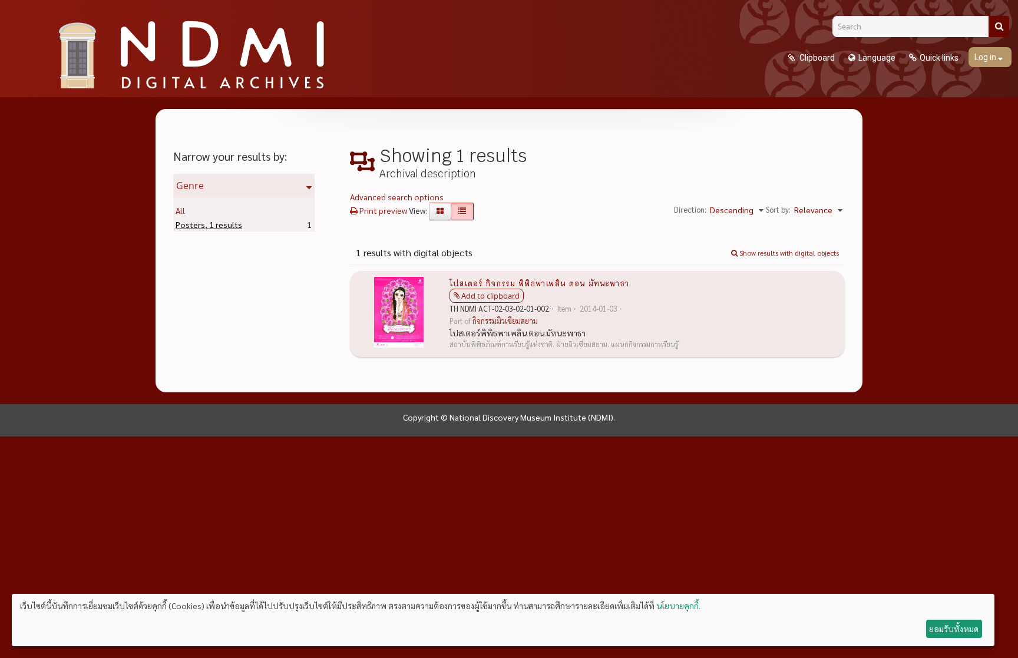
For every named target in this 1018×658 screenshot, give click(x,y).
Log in (986, 57)
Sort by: (778, 209)
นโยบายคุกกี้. (678, 605)
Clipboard (816, 57)
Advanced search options (397, 196)
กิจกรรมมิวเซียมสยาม (505, 321)
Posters (209, 224)
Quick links (939, 57)
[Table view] (462, 211)
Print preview (382, 210)
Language (876, 57)
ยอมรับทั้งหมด (954, 628)
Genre (190, 185)
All (180, 210)
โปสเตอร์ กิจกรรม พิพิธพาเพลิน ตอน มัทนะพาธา (539, 283)
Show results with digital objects (788, 252)
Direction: (690, 209)
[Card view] (440, 211)
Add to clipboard (490, 295)
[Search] (999, 26)
